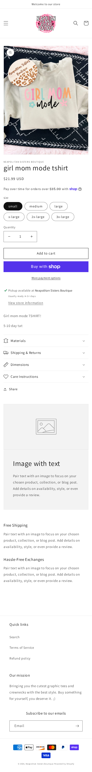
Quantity (9, 227)
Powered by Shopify (64, 763)
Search (14, 637)
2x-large (38, 217)
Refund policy (19, 658)
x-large (14, 217)
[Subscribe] (77, 725)
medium (36, 206)
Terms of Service (21, 647)
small (12, 206)
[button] (6, 23)
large (58, 206)
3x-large (62, 217)
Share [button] (13, 389)
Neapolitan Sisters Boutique (40, 763)
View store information (25, 303)
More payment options (46, 278)
